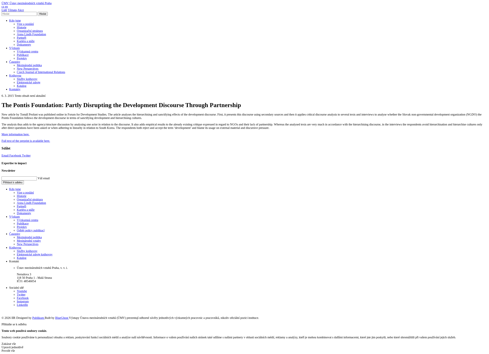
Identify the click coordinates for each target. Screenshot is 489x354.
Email (5, 155)
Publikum (38, 317)
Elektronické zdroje (28, 82)
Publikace (23, 55)
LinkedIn (22, 304)
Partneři (21, 37)
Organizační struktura (30, 30)
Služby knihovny (27, 79)
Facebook (15, 155)
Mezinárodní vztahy (29, 240)
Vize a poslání (25, 24)
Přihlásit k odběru (12, 182)
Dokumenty (24, 44)
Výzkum (14, 48)
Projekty (22, 58)
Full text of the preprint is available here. (26, 140)
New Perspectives (27, 68)
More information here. (15, 134)
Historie (21, 27)
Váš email (44, 178)
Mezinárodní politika (29, 65)
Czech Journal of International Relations (41, 72)
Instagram (23, 301)
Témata (12, 10)
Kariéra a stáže (26, 41)
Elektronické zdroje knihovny (35, 254)
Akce (20, 10)
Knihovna (15, 75)
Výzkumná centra (27, 51)
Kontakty (14, 89)
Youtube (22, 291)
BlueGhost (62, 317)
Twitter (26, 155)
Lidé (4, 10)
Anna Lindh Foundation (31, 34)
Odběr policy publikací (31, 230)
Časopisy (14, 61)
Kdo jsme (15, 20)
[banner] (27, 3)
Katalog (21, 85)
